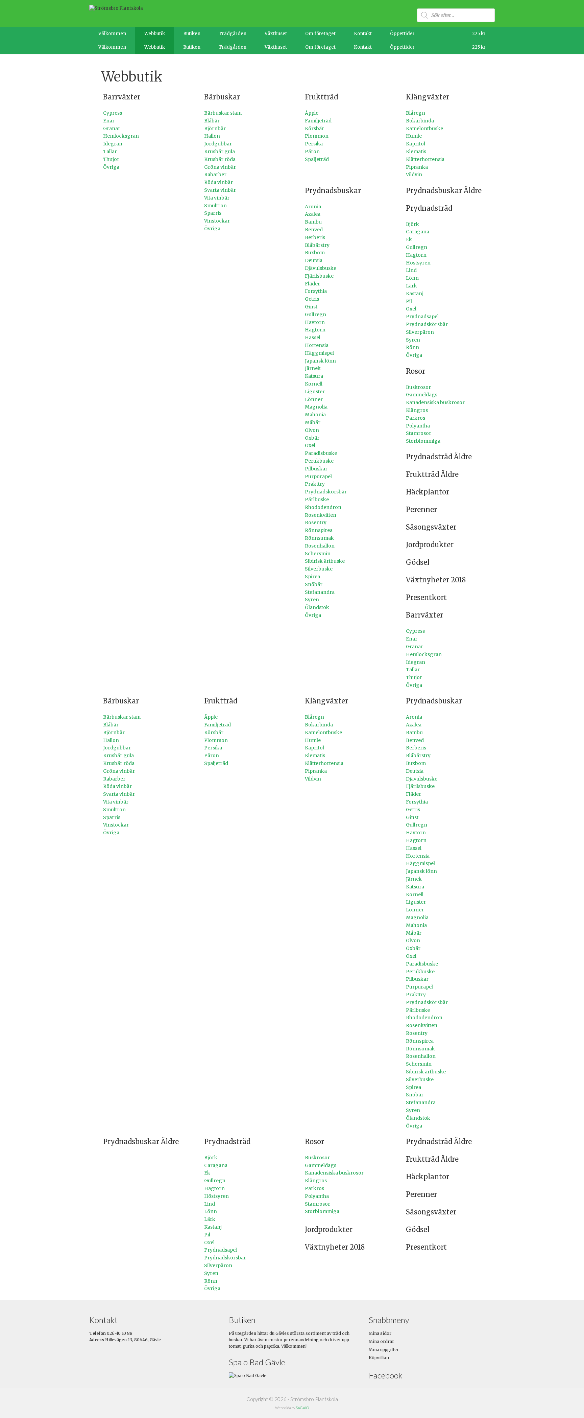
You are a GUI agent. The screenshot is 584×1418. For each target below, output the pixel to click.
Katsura (314, 376)
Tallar (110, 151)
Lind (411, 270)
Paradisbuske (321, 453)
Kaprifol (415, 144)
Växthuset (276, 34)
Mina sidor (380, 1333)
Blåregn (415, 113)
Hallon (212, 136)
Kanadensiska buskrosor (435, 402)
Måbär (312, 422)
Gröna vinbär (220, 167)
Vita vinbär (216, 198)
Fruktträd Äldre (432, 474)
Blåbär (212, 121)
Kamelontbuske (424, 128)
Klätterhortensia (425, 159)
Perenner (421, 509)
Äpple (311, 113)
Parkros (415, 418)
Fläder (312, 284)
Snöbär (313, 584)
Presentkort (426, 597)
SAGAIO (302, 1407)
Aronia (313, 207)
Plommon (316, 136)
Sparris (212, 213)
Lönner (314, 399)
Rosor (415, 371)
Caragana (417, 232)
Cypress (112, 113)
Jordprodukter (430, 544)
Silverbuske (319, 569)
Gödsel (418, 562)
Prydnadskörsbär (326, 492)
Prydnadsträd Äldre (439, 456)
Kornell (313, 384)
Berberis (315, 237)
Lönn (412, 278)
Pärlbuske (317, 499)
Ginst (311, 307)
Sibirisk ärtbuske (325, 561)
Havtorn (315, 322)
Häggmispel (319, 353)
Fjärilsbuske (319, 276)
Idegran (112, 144)
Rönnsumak (319, 538)
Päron (312, 151)
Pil (409, 301)
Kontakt (363, 34)
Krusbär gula (219, 151)
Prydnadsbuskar (333, 190)
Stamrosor (418, 433)
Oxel (310, 445)
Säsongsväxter (431, 527)
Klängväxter (427, 97)
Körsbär (314, 128)
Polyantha (418, 426)
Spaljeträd (317, 159)
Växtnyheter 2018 (436, 580)
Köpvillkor (379, 1357)
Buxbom (315, 253)
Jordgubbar (218, 144)
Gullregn (315, 314)
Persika (314, 144)
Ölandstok (317, 607)
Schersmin (318, 554)
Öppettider (402, 34)
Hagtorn (315, 330)
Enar (109, 121)
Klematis (416, 151)
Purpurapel (318, 476)
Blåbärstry (317, 245)
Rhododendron (323, 507)
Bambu (313, 222)
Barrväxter (121, 97)
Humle (414, 136)
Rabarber (215, 174)
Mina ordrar (381, 1341)
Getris (312, 299)
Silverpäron (420, 332)
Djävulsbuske (320, 268)
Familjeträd (318, 121)
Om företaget (320, 34)
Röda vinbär (218, 182)
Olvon (312, 430)
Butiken (191, 34)
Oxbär (312, 438)
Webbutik (154, 34)
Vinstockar (217, 221)
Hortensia (316, 345)
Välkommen (112, 34)
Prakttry (315, 484)
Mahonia (315, 415)
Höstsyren (418, 263)
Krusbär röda (220, 159)
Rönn (412, 347)
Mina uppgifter (384, 1349)
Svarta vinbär (220, 190)
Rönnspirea (319, 530)
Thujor (111, 159)
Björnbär (215, 128)
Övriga (111, 167)
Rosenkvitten (320, 515)
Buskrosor (418, 387)
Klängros (417, 410)
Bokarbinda (420, 121)
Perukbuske (319, 461)
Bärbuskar (222, 97)
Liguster (315, 392)
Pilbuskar (316, 469)
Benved (314, 230)
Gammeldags (421, 395)
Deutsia (313, 260)
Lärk (411, 286)
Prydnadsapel (422, 316)
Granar (111, 128)
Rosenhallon (320, 546)
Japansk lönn (320, 361)
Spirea (312, 577)
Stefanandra (320, 592)
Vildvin (414, 174)
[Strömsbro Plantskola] (116, 8)
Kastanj (414, 293)
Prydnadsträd (429, 208)
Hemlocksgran (121, 136)
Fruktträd (321, 97)
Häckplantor (427, 492)
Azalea (312, 214)
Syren (312, 600)
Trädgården (232, 34)
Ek (409, 239)
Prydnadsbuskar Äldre (444, 190)
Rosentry (315, 522)
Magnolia (316, 407)
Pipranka (417, 167)
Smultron (215, 206)
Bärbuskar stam (223, 113)
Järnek (313, 368)
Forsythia (316, 291)
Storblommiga (423, 441)
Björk (412, 224)
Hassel (312, 337)
